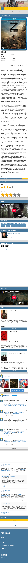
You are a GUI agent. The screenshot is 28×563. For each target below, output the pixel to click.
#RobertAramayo (7, 441)
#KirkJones (22, 440)
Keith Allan (8, 226)
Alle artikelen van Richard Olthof (13, 233)
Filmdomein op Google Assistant (7, 545)
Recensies (9, 11)
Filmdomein (3, 11)
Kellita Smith (13, 226)
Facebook (11, 235)
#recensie (15, 403)
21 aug (17, 429)
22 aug (17, 419)
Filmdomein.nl (4, 551)
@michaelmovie (7, 404)
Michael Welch (19, 226)
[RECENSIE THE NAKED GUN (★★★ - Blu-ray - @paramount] (4, 383)
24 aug (17, 400)
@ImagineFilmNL (16, 441)
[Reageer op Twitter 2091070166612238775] (4, 426)
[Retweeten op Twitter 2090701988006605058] (6, 435)
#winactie (16, 412)
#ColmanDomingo (7, 405)
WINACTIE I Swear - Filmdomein (8, 476)
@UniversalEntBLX (23, 405)
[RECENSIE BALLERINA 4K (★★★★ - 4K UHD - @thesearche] (14, 383)
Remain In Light (16, 470)
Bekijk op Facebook (5, 485)
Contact (2, 539)
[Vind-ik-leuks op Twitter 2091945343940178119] (9, 407)
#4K (22, 403)
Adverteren (3, 544)
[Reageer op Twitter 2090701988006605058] (4, 435)
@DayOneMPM (16, 405)
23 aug (17, 410)
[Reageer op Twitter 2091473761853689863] (4, 415)
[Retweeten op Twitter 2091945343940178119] (6, 407)
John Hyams (3, 226)
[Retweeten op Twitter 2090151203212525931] (6, 444)
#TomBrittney (6, 413)
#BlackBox (7, 412)
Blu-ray (10, 223)
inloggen (6, 249)
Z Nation (24, 226)
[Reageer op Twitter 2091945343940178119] (4, 407)
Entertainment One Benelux (12, 175)
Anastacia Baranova (4, 223)
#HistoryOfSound (8, 431)
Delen (4, 486)
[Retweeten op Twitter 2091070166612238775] (6, 426)
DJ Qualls (14, 223)
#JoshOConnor (12, 432)
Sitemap (2, 542)
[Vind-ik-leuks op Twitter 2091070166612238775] (9, 426)
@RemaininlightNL (24, 441)
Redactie (2, 537)
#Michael (19, 403)
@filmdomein (12, 400)
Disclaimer (3, 540)
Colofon (2, 535)
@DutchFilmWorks (15, 413)
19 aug (17, 438)
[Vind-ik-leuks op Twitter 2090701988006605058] (9, 435)
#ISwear (7, 440)
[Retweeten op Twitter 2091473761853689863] (6, 415)
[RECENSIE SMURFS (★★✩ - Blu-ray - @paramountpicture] (23, 383)
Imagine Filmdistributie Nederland (11, 495)
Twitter (14, 520)
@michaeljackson (13, 404)
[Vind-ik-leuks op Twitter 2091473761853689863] (9, 415)
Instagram (11, 237)
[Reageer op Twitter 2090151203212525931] (4, 444)
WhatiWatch (11, 238)
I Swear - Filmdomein (6, 503)
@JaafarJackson (20, 404)
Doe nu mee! (14, 328)
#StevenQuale (21, 412)
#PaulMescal (6, 432)
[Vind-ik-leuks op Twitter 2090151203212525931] (9, 444)
